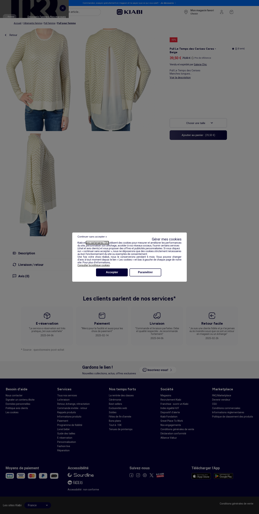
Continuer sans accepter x (92, 236)
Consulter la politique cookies (94, 265)
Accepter (112, 272)
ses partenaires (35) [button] (97, 242)
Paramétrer (145, 272)
